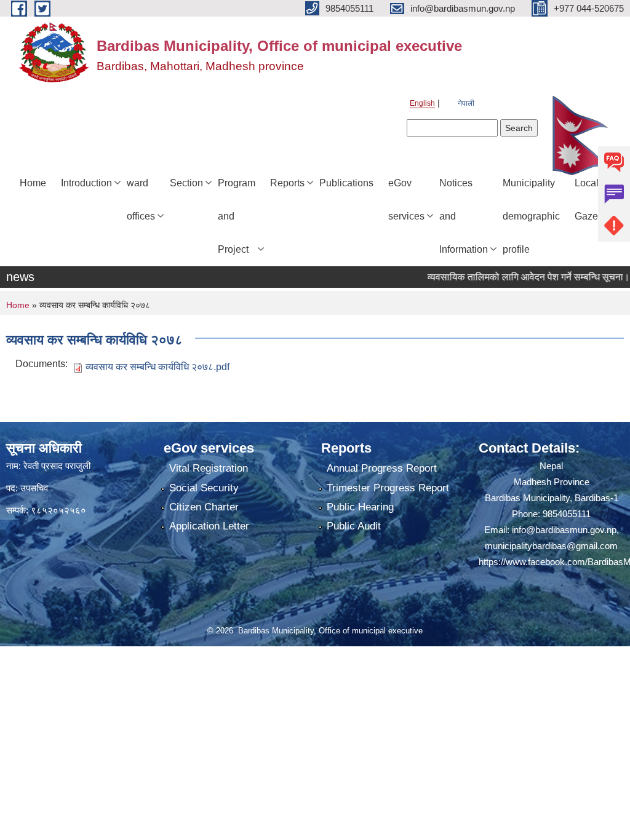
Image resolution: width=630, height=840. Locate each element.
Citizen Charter (204, 507)
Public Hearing (360, 507)
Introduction (86, 183)
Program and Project (236, 216)
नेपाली (466, 103)
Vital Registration (208, 468)
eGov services (406, 199)
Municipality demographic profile (531, 216)
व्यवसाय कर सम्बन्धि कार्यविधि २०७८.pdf (157, 367)
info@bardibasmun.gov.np (564, 530)
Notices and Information (463, 216)
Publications (346, 183)
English (422, 103)
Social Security (204, 488)
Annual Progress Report (382, 468)
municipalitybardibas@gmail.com (551, 546)
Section (186, 183)
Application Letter (209, 526)
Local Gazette (591, 199)
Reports (287, 183)
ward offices (141, 199)
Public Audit (354, 526)
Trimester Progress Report (388, 488)
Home (33, 183)
